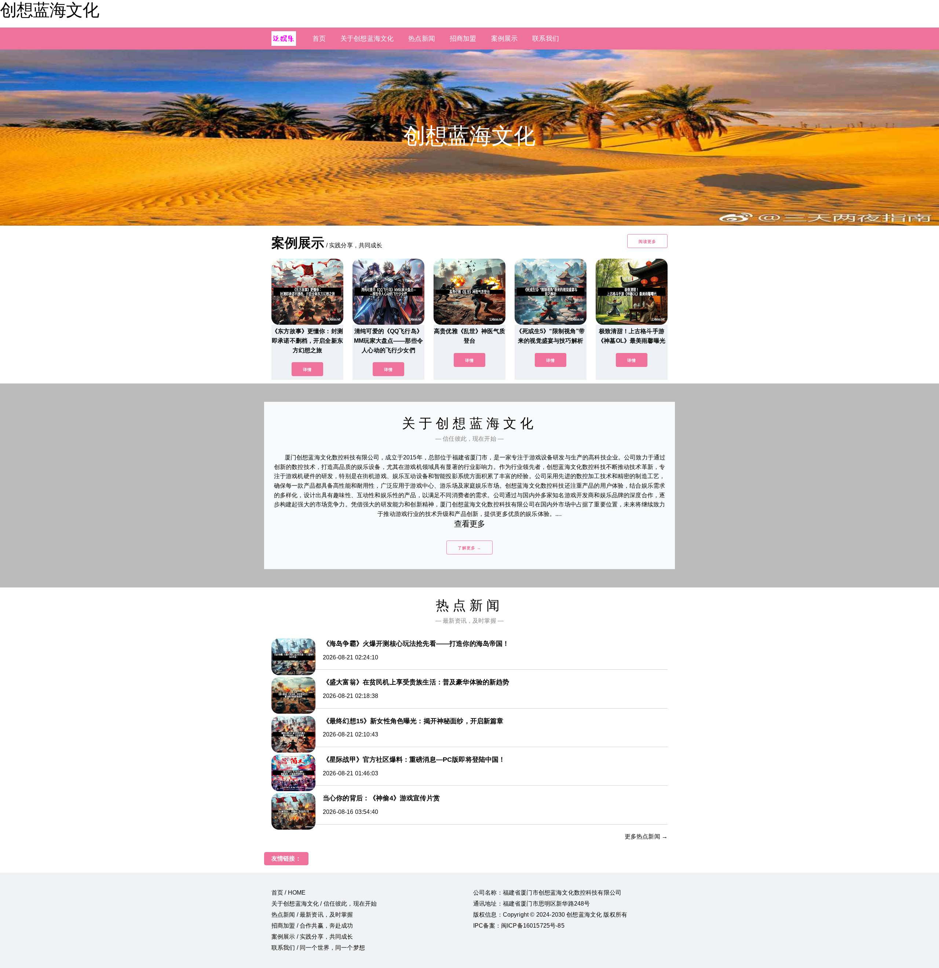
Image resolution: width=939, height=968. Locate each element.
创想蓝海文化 (49, 9)
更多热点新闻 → (646, 836)
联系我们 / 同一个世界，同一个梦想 (318, 948)
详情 (307, 369)
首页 (319, 38)
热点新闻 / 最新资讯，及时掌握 (312, 914)
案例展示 (504, 38)
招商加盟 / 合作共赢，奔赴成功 (312, 925)
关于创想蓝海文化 (367, 38)
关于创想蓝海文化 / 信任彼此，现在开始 (324, 903)
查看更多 (469, 523)
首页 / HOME (288, 892)
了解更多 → (469, 548)
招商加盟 (463, 38)
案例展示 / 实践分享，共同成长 (312, 937)
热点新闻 (421, 38)
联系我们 (545, 38)
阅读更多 (647, 241)
